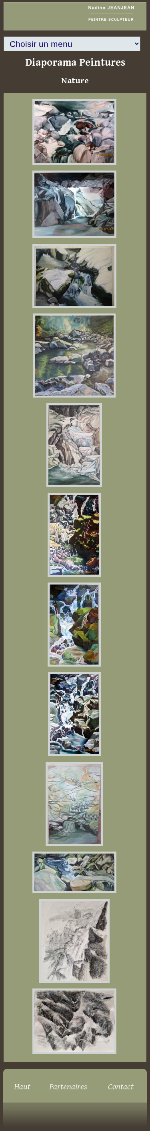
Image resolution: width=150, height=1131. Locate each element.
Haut (22, 1087)
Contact (121, 1087)
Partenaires (68, 1087)
